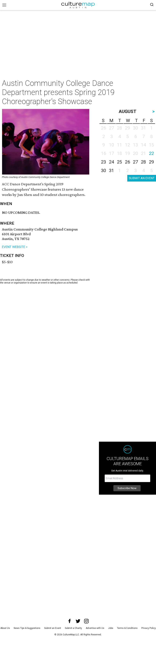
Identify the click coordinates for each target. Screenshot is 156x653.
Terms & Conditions (127, 628)
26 (127, 162)
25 (119, 162)
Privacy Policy (148, 628)
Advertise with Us (95, 628)
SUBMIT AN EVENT (141, 178)
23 (103, 162)
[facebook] (69, 621)
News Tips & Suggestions (27, 628)
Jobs (110, 628)
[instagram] (86, 621)
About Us (5, 628)
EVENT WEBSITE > (15, 247)
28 (143, 162)
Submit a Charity (73, 628)
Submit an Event (52, 628)
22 (151, 153)
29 (151, 162)
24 (111, 162)
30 (103, 170)
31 (111, 170)
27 (135, 162)
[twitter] (78, 621)
